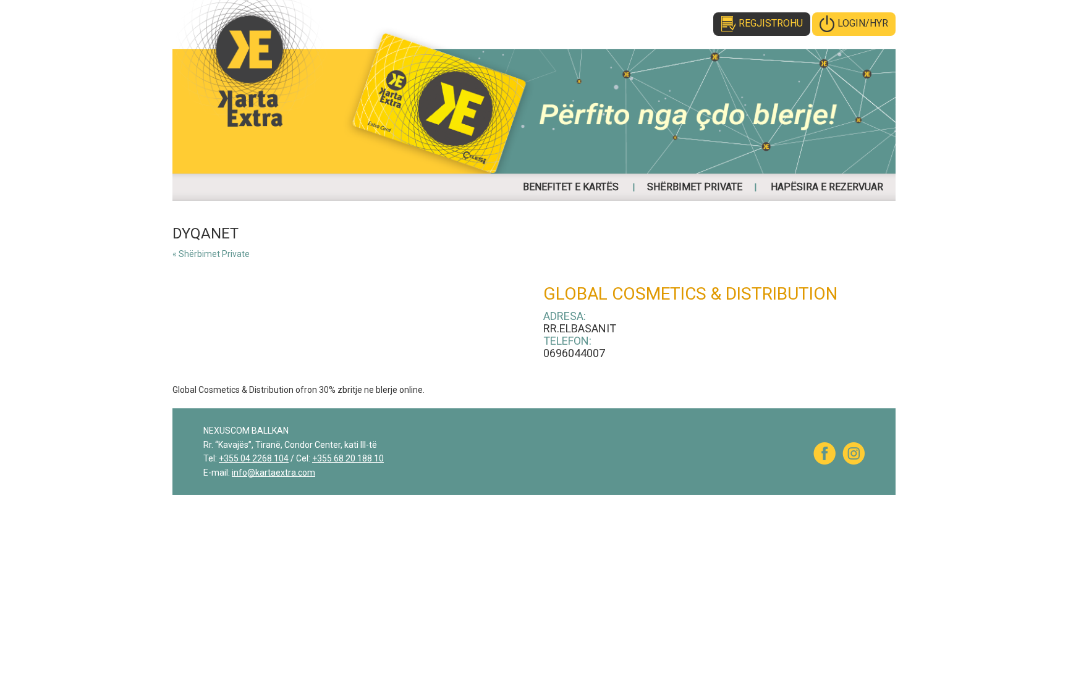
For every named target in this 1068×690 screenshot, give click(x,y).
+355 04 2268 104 (254, 458)
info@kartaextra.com (273, 473)
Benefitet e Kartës (571, 187)
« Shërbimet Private (211, 254)
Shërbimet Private (694, 187)
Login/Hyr (862, 23)
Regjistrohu (771, 23)
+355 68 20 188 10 (348, 458)
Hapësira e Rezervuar (827, 187)
